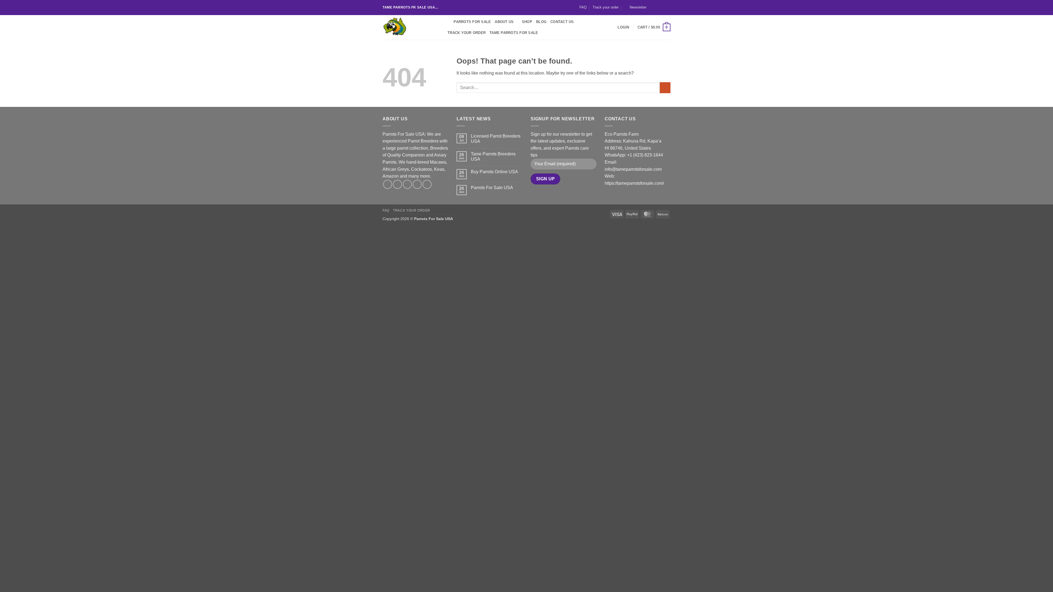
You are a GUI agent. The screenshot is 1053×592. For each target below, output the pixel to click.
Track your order (606, 7)
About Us (504, 22)
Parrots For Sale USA (492, 187)
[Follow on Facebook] (652, 7)
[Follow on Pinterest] (427, 184)
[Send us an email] (667, 7)
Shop (527, 22)
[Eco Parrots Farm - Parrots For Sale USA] (410, 27)
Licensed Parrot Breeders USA (495, 139)
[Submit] (665, 87)
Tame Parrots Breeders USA (493, 156)
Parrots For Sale (472, 22)
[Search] (448, 22)
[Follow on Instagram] (657, 7)
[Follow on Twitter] (662, 7)
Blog (541, 22)
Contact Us (562, 22)
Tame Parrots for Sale (513, 33)
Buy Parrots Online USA (494, 171)
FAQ (583, 7)
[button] (635, 7)
